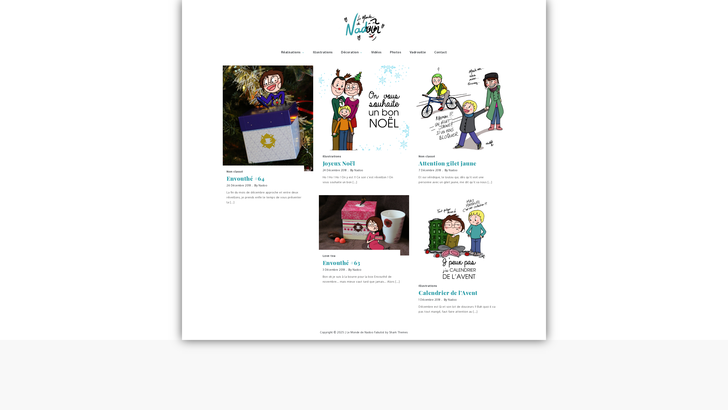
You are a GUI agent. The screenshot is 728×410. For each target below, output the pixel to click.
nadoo (263, 185)
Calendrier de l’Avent (448, 292)
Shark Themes (398, 332)
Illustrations (323, 52)
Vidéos (376, 52)
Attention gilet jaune (447, 163)
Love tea (329, 256)
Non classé (235, 171)
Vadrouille (418, 52)
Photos (395, 52)
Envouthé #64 (245, 178)
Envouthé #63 (341, 262)
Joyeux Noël (339, 163)
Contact (440, 52)
